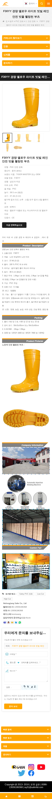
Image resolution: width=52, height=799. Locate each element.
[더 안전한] (18, 767)
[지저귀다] (21, 773)
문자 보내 (13, 706)
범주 (11, 21)
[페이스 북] (31, 773)
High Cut (7, 599)
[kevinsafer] (4, 622)
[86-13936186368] (19, 622)
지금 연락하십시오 (14, 225)
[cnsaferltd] (15, 622)
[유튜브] (41, 767)
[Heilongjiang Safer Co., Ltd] (5, 4)
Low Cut (40, 594)
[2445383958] (8, 622)
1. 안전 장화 (30, 21)
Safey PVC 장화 (26, 594)
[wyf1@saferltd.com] (12, 622)
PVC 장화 (19, 21)
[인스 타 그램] (31, 767)
